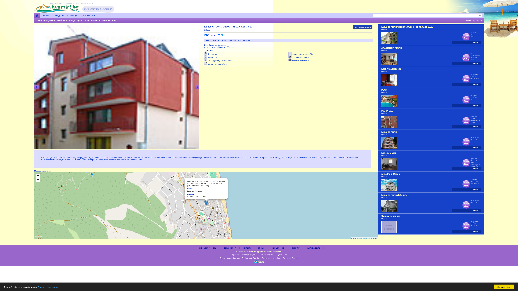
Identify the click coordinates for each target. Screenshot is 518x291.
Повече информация (48, 287)
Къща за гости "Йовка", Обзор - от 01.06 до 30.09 (407, 27)
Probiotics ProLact (291, 258)
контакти (247, 248)
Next (197, 87)
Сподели (211, 35)
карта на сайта (313, 248)
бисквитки (295, 248)
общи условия (277, 248)
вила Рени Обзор (390, 174)
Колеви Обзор (389, 153)
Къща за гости (389, 132)
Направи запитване (362, 27)
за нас (46, 15)
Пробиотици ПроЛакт (251, 258)
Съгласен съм (503, 286)
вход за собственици (66, 15)
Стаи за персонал (390, 216)
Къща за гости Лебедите (394, 195)
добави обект (90, 15)
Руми (384, 90)
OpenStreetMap (363, 238)
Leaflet (353, 238)
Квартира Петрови (391, 69)
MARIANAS (387, 111)
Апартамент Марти (391, 48)
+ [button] (38, 175)
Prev (36, 87)
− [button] (38, 179)
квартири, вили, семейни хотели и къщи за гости (265, 255)
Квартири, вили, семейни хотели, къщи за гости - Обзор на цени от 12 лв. (77, 20)
